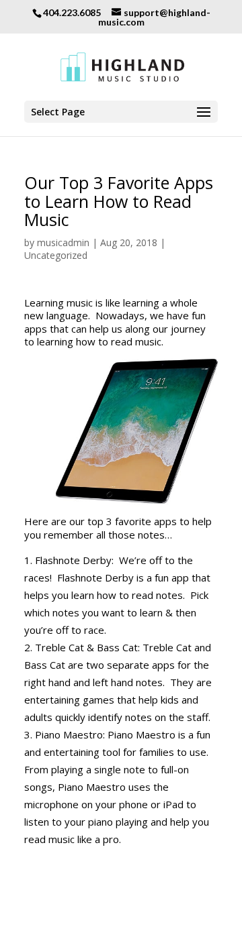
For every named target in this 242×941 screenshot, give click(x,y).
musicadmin (63, 242)
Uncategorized (55, 255)
